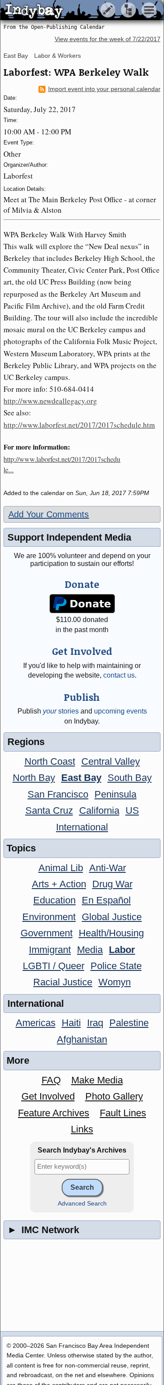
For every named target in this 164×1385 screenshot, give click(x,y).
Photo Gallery (114, 1096)
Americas (36, 1022)
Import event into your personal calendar (104, 89)
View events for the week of (108, 39)
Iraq (95, 1022)
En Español (106, 900)
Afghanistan (82, 1039)
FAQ (51, 1080)
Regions (26, 741)
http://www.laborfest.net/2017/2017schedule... (61, 464)
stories (61, 711)
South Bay (130, 777)
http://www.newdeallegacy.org (50, 401)
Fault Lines (123, 1112)
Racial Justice (62, 982)
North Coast (49, 761)
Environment (49, 916)
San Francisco (58, 794)
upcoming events (120, 711)
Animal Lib (60, 867)
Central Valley (110, 761)
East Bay (15, 55)
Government (47, 933)
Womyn (114, 982)
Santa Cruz (49, 810)
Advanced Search (82, 1203)
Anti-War (107, 867)
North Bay (34, 777)
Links (82, 1129)
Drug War (112, 884)
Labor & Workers (57, 55)
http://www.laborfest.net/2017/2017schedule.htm (79, 425)
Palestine (129, 1022)
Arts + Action (59, 884)
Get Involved (48, 1096)
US (132, 810)
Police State (116, 965)
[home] (82, 10)
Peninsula (115, 794)
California (99, 810)
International (82, 827)
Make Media (97, 1080)
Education (54, 900)
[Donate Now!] (82, 604)
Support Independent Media (69, 537)
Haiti (71, 1022)
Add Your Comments (48, 514)
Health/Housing (111, 933)
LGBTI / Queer (53, 965)
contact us (119, 675)
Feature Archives (53, 1112)
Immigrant (50, 949)
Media (90, 949)
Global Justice (112, 916)
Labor (122, 949)
